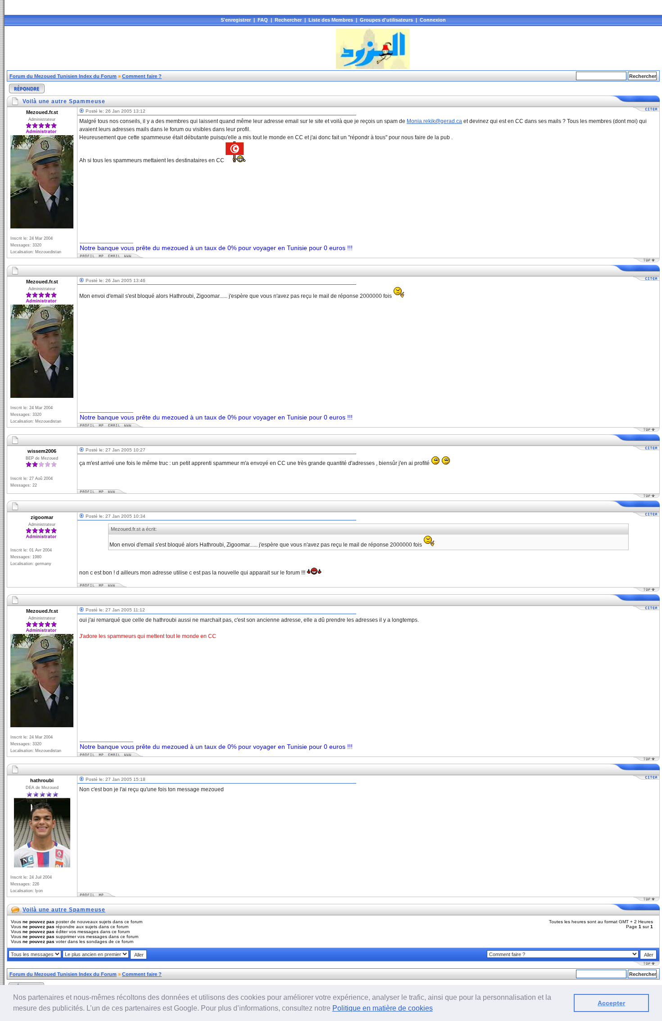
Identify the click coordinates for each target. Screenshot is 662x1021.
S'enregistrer (236, 20)
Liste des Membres (330, 20)
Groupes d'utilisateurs (386, 20)
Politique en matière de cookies (382, 1008)
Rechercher (288, 20)
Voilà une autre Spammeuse (64, 910)
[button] (436, 1009)
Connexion (433, 20)
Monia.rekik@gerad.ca (434, 121)
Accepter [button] (611, 1003)
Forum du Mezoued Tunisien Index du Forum (63, 76)
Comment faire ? (142, 76)
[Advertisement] (171, 48)
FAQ (263, 20)
